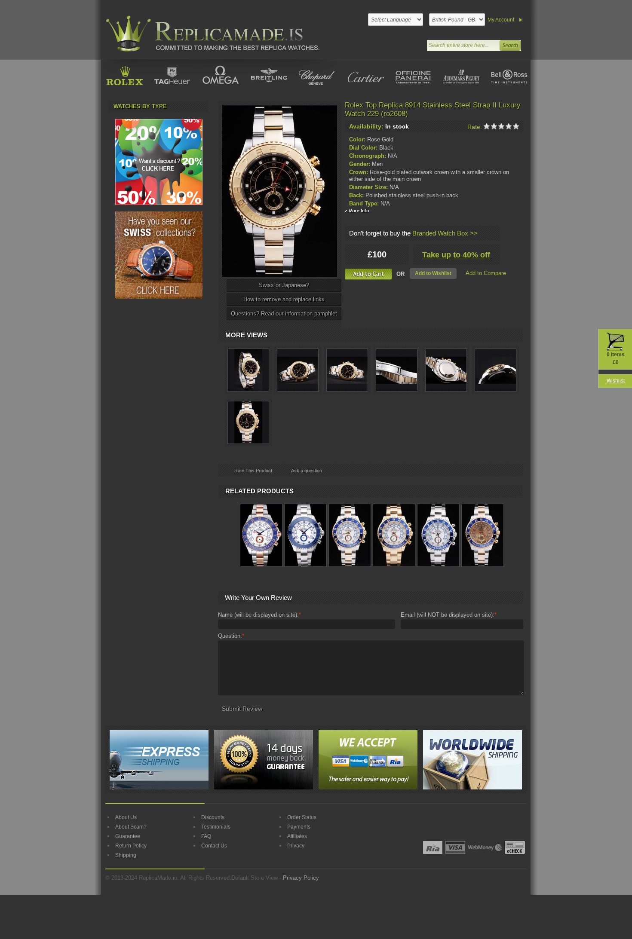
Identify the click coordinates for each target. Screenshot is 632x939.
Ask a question (306, 470)
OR (400, 274)
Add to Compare (486, 273)
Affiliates (297, 836)
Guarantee (127, 836)
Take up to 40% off (456, 255)
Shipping (125, 855)
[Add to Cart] (368, 274)
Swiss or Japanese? (284, 285)
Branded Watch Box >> (445, 233)
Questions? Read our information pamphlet (284, 313)
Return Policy (131, 846)
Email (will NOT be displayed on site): (449, 615)
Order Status (301, 817)
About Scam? (131, 827)
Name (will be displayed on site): (259, 615)
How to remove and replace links (284, 299)
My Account (501, 20)
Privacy (295, 846)
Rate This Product (253, 470)
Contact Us (214, 846)
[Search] (510, 44)
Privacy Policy (301, 878)
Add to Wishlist (433, 273)
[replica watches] (211, 33)
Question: (231, 636)
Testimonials (215, 827)
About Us (126, 817)
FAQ (206, 836)
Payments (298, 827)
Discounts (212, 817)
